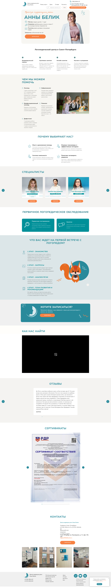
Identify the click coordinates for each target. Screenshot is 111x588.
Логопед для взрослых (50, 575)
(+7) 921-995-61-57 (65, 527)
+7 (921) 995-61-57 (75, 1)
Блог (64, 580)
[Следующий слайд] (107, 190)
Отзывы (57, 4)
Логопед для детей (50, 576)
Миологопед (48, 580)
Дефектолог (48, 578)
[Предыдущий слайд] (3, 190)
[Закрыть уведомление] (108, 578)
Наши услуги (43, 4)
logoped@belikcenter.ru (66, 538)
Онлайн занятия (49, 581)
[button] (77, 7)
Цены (51, 4)
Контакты (64, 4)
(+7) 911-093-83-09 (29, 581)
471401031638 (80, 580)
